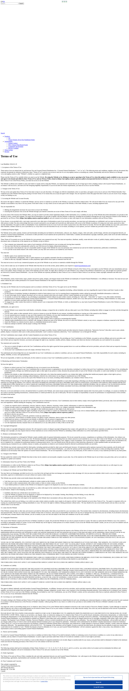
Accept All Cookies (99, 687)
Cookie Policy (44, 681)
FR (4, 1)
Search (3, 133)
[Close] (122, 682)
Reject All (98, 682)
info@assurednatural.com (82, 265)
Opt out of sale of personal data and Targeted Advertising (98, 677)
